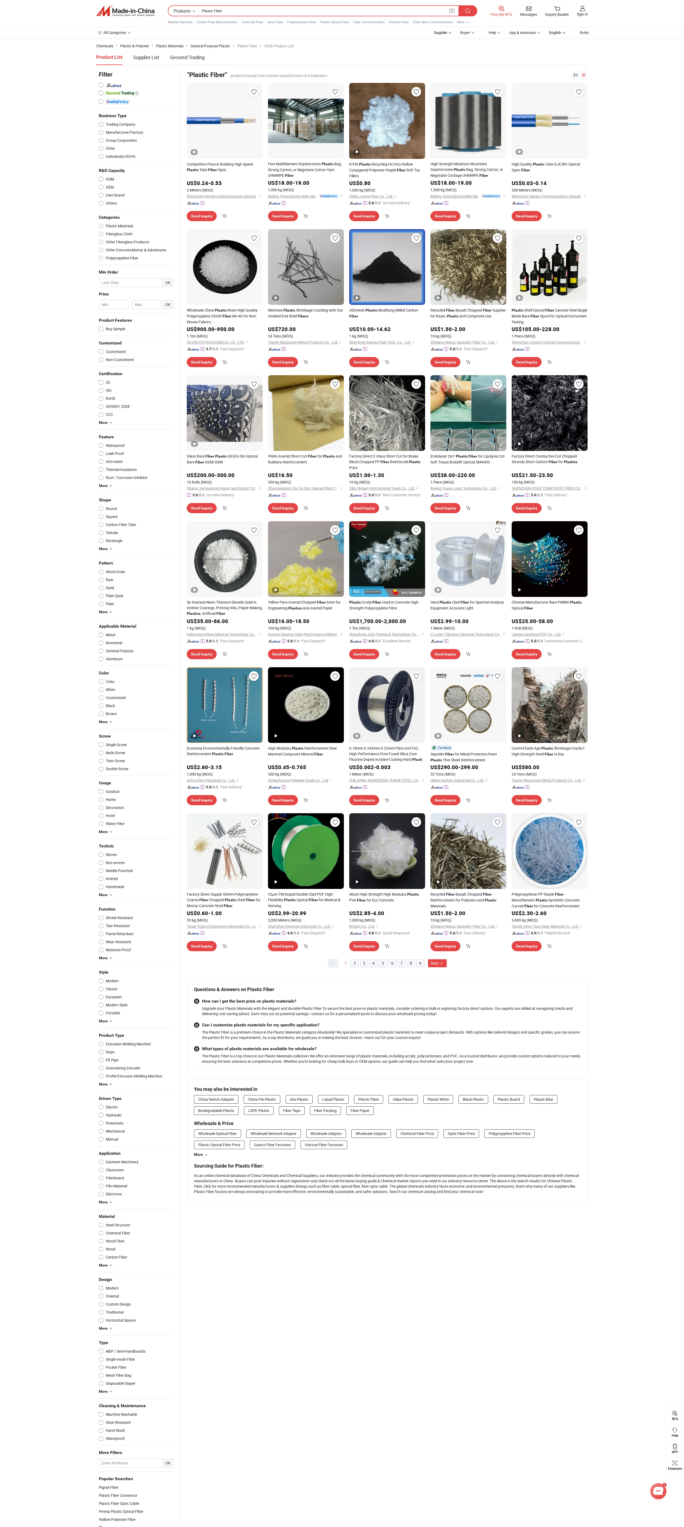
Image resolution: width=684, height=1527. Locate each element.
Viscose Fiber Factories (324, 1144)
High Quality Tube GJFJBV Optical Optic (546, 167)
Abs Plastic (299, 1099)
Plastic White (438, 1099)
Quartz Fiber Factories (272, 1144)
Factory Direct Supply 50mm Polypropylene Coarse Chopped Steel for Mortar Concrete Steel (224, 900)
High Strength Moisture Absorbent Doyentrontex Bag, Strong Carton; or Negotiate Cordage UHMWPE (466, 169)
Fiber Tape (291, 1110)
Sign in (582, 14)
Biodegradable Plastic (216, 1110)
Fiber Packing (325, 1110)
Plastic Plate (368, 1099)
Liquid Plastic (333, 1099)
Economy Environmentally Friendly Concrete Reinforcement (223, 751)
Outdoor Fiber (399, 22)
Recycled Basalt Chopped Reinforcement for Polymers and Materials (463, 900)
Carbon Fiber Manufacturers (217, 22)
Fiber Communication (369, 22)
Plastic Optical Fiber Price (219, 1144)
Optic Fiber (275, 22)
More (198, 1154)
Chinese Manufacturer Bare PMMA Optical (547, 605)
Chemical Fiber (252, 22)
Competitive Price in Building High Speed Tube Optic (220, 167)
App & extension (522, 32)
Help (492, 32)
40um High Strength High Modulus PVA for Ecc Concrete (384, 897)
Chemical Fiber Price (417, 1133)
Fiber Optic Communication (433, 22)
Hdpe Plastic (403, 1099)
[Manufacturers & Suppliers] (125, 11)
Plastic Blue (543, 1099)
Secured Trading (187, 57)
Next (435, 963)
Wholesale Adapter (371, 1133)
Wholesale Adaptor (326, 1133)
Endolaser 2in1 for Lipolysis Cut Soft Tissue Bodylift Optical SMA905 (467, 459)
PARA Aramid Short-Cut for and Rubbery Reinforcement (305, 459)
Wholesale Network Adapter (274, 1133)
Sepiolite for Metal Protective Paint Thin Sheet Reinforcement (463, 756)
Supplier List (146, 57)
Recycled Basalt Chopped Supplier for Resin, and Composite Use (468, 313)
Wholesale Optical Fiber (217, 1133)
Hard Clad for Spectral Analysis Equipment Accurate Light (467, 605)
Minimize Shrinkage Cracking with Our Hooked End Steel (305, 313)
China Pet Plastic (262, 1099)
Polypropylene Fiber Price (509, 1133)
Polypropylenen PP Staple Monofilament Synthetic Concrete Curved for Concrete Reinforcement (546, 900)
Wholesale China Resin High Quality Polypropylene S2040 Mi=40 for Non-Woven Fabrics (222, 316)
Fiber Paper (360, 1110)
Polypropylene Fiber (301, 22)
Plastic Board (509, 1099)
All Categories (114, 32)
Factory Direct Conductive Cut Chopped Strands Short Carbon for (544, 459)
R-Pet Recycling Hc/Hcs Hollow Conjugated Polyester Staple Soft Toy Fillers (384, 170)
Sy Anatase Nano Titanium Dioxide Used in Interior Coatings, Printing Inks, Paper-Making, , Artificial (225, 608)
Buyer (465, 32)
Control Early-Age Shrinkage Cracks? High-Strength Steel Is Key (548, 751)
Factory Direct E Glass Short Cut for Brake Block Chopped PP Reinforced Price (385, 462)
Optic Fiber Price (461, 1133)
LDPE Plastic (258, 1110)
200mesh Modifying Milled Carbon (383, 313)
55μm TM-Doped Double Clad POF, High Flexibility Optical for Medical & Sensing (304, 900)
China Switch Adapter (216, 1099)
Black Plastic (473, 1099)
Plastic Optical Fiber (334, 22)
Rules (584, 32)
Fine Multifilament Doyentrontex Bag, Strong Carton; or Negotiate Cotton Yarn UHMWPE (305, 169)
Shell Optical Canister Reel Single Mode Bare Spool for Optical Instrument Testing (549, 316)
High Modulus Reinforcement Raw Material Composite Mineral (302, 751)
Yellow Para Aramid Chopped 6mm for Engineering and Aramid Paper (304, 605)
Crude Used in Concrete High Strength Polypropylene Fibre (383, 605)
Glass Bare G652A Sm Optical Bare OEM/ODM (222, 459)
